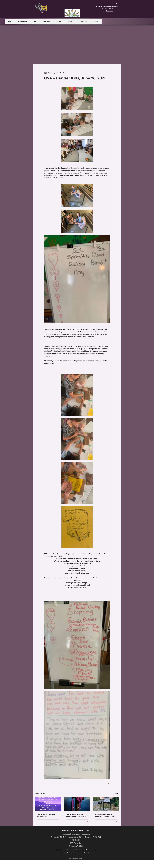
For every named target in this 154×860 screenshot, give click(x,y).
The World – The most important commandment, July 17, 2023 (47, 815)
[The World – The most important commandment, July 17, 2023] (48, 804)
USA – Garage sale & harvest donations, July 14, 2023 (105, 815)
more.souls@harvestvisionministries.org (76, 834)
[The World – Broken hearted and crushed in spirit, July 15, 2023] (77, 804)
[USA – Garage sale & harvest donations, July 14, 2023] (106, 804)
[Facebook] (76, 856)
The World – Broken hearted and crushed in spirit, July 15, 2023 (76, 815)
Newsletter (109, 11)
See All (117, 793)
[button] (23, 21)
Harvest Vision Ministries (76, 830)
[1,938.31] (72, 13)
